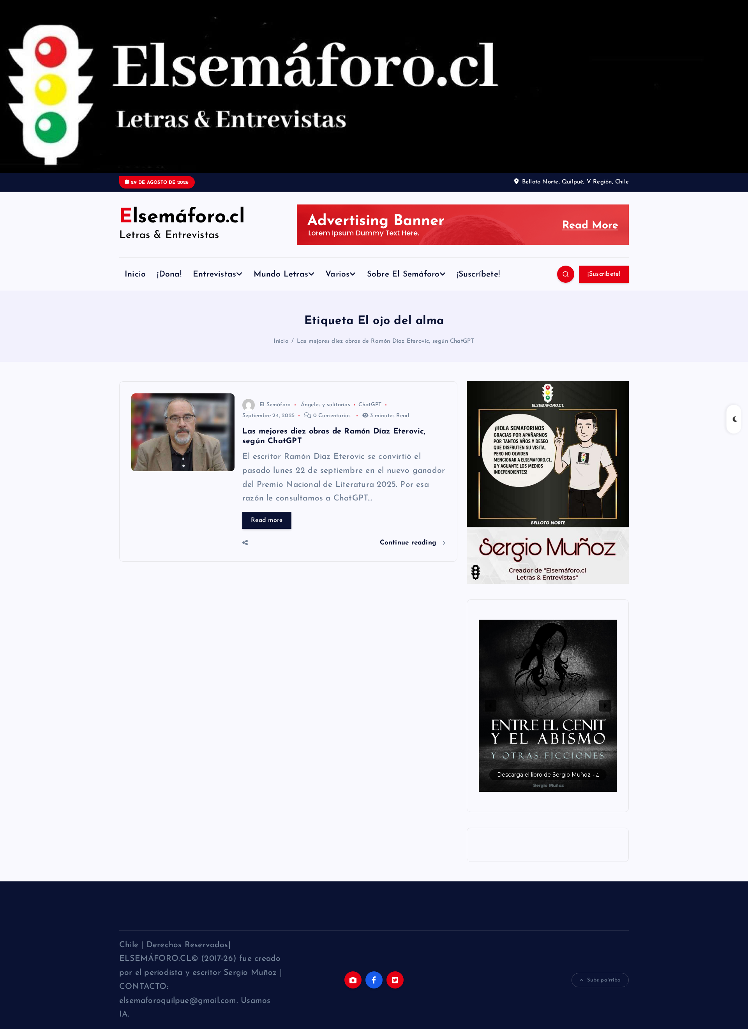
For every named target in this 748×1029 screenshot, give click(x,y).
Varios (337, 274)
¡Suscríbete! (478, 274)
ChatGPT (369, 405)
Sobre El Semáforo (403, 274)
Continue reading (409, 542)
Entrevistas (214, 274)
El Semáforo (275, 405)
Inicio (135, 274)
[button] (548, 706)
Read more (267, 520)
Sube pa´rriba (604, 980)
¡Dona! (169, 274)
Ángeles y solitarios (325, 405)
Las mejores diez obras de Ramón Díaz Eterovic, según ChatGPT (386, 341)
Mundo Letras (281, 274)
